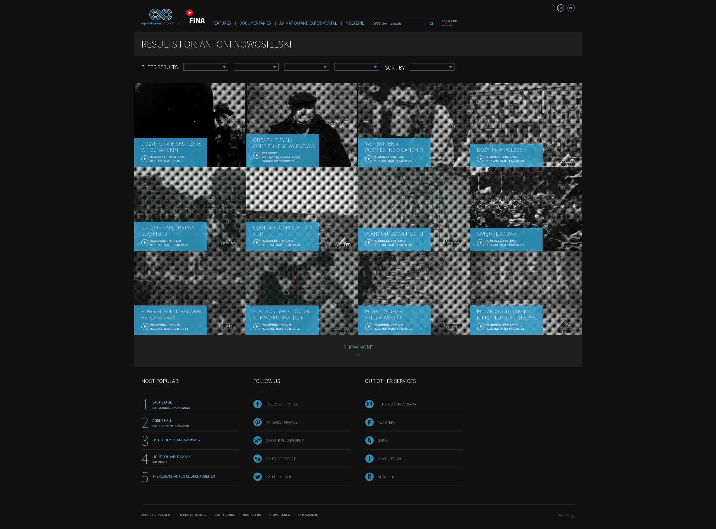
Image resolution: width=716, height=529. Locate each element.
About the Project (156, 514)
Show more (358, 346)
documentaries (255, 23)
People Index (279, 514)
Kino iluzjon (389, 458)
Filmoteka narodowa (397, 404)
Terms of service (194, 514)
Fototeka (386, 422)
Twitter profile (280, 476)
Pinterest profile (281, 422)
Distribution (225, 514)
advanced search (449, 23)
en (560, 8)
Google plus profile (284, 440)
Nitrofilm (386, 476)
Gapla (383, 440)
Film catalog (308, 514)
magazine (354, 23)
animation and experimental (308, 23)
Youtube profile (281, 458)
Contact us (252, 514)
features (221, 23)
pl (571, 8)
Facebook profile (282, 404)
